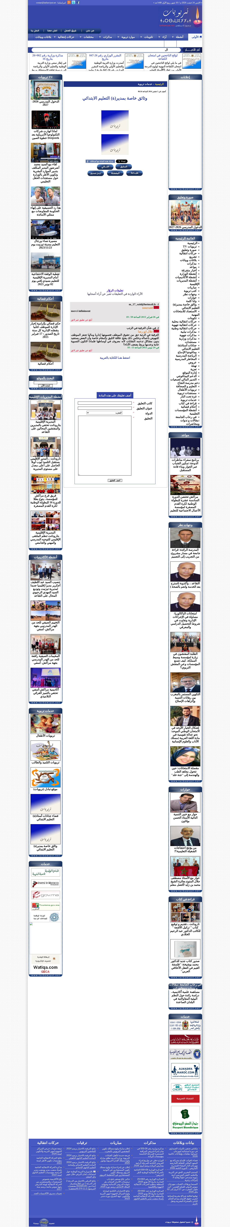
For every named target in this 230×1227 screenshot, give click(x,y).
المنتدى (170, 43)
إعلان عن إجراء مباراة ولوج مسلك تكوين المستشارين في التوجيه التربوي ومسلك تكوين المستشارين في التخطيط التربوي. (114, 1171)
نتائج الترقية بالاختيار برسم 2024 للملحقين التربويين (81, 1150)
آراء (164, 36)
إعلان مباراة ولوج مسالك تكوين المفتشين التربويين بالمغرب (116, 1150)
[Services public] (185, 1103)
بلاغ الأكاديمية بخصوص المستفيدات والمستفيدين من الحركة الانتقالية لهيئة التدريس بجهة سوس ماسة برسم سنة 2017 (48, 1184)
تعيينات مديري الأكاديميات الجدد (48, 1193)
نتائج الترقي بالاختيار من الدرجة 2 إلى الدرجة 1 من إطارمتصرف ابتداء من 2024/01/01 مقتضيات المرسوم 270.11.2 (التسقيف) (81, 1185)
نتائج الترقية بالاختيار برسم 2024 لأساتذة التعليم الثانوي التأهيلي (81, 1156)
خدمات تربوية (145, 84)
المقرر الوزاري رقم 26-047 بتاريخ (105, 57)
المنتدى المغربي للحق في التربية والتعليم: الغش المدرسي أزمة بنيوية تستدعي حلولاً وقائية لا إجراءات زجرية (183, 1176)
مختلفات (89, 36)
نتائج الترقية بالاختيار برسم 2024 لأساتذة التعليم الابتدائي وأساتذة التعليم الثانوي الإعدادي (81, 1165)
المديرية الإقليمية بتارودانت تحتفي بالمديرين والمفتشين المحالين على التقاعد (123, 49)
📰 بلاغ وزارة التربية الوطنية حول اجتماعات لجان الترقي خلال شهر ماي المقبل (81, 1174)
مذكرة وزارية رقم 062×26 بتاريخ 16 (47, 57)
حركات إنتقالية (66, 36)
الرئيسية (159, 84)
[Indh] (45, 877)
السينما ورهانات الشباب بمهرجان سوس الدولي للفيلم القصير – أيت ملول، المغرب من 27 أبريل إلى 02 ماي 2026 (182, 1188)
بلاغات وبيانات (43, 36)
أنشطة (179, 36)
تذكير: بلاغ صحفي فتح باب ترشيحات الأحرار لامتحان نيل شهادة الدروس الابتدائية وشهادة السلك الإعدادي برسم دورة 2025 (115, 1183)
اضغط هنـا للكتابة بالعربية (115, 357)
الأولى (195, 36)
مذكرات (107, 36)
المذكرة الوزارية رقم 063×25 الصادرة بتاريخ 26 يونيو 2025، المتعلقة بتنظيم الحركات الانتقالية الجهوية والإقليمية (149, 1183)
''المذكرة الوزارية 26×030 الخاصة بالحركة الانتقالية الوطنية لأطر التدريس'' (149, 1172)
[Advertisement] (93, 17)
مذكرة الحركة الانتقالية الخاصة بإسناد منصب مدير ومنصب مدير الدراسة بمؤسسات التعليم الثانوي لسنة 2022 (47, 1171)
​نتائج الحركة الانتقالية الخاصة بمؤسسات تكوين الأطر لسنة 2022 (49, 1160)
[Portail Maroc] (185, 1077)
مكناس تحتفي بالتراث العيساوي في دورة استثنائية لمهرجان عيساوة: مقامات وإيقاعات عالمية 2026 (183, 1152)
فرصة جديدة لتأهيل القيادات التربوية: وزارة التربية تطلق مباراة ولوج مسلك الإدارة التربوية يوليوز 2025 (115, 1159)
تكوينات (148, 36)
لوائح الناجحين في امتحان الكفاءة (163, 57)
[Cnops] (185, 1092)
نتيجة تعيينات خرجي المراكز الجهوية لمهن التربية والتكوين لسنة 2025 (49, 1151)
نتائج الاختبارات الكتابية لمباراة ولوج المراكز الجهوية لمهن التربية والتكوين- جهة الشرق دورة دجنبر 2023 (115, 1195)
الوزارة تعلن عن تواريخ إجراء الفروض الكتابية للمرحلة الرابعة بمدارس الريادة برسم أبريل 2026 (149, 1163)
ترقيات (182, 43)
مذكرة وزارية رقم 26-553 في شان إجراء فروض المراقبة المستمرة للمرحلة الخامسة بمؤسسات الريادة (150, 1152)
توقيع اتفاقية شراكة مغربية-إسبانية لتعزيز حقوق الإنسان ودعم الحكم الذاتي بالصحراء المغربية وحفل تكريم (182, 1200)
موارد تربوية (128, 36)
